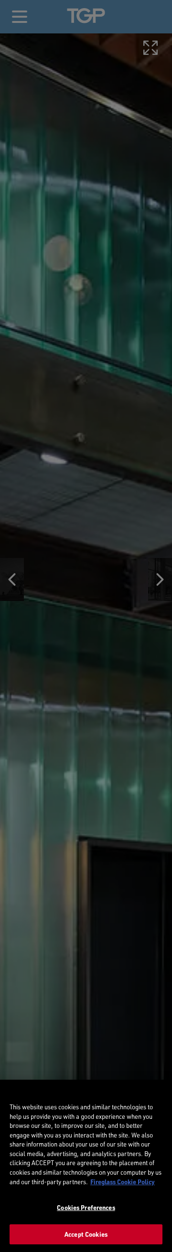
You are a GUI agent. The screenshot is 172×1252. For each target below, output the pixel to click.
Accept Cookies (86, 1234)
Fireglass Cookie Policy (122, 1182)
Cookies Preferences (86, 1207)
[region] (86, 1166)
